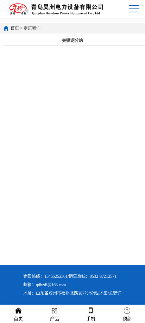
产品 (54, 318)
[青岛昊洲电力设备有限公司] (56, 8)
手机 (90, 318)
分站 (94, 293)
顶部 (127, 318)
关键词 (115, 293)
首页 (15, 28)
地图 (103, 293)
